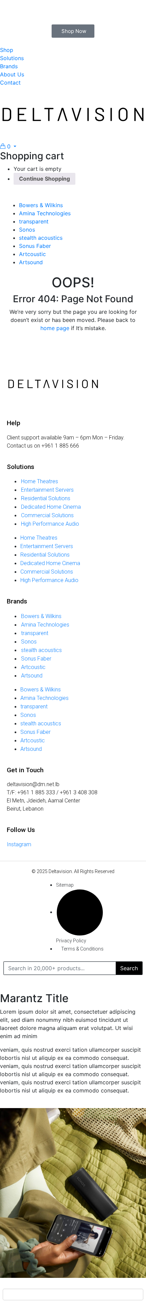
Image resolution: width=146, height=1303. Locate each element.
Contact (10, 82)
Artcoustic (32, 254)
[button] (8, 146)
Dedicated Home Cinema (51, 507)
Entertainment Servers (47, 490)
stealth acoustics (40, 237)
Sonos (27, 229)
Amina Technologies (45, 213)
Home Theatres (39, 481)
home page (54, 328)
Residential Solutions (45, 498)
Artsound (31, 262)
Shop (6, 50)
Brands (9, 66)
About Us (12, 74)
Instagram (19, 844)
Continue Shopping (44, 178)
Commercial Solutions (47, 515)
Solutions (12, 58)
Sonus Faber (35, 245)
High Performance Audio (50, 524)
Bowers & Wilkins (41, 205)
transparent (34, 221)
